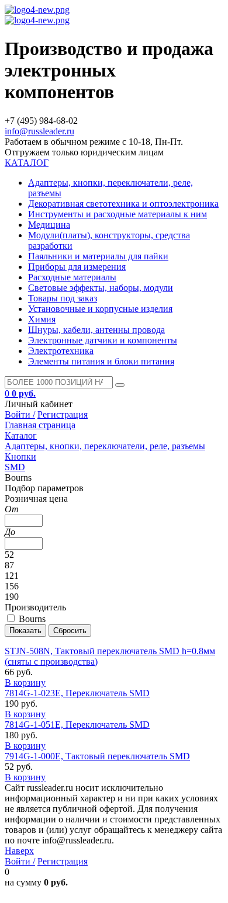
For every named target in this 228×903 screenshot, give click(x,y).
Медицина (49, 225)
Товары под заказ (62, 298)
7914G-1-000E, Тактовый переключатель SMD (97, 756)
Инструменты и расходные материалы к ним (117, 214)
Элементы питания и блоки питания (101, 361)
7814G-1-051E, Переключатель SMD (77, 725)
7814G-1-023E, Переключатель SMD (77, 693)
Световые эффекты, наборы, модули (100, 288)
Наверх (19, 851)
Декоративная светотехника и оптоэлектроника (123, 204)
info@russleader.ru (39, 131)
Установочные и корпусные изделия (100, 309)
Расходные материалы (72, 277)
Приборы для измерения (77, 267)
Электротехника (61, 351)
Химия (42, 319)
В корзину (25, 682)
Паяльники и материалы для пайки (98, 256)
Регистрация (62, 414)
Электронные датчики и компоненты (102, 340)
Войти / (20, 414)
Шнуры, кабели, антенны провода (96, 330)
